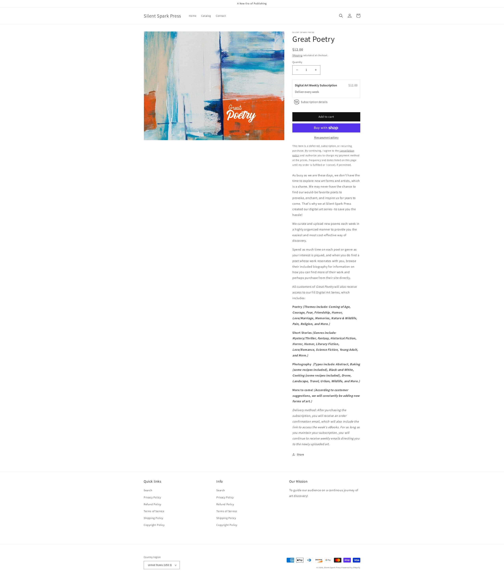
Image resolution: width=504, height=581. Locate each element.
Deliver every (303, 92)
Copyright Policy (154, 525)
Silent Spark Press (332, 567)
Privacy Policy (152, 497)
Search (148, 490)
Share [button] (300, 454)
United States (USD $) (160, 565)
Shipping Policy (153, 518)
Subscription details (314, 102)
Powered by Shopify (350, 567)
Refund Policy (152, 504)
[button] (341, 15)
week (315, 92)
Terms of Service (154, 511)
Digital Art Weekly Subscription (316, 85)
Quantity (297, 62)
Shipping (297, 55)
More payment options (326, 137)
